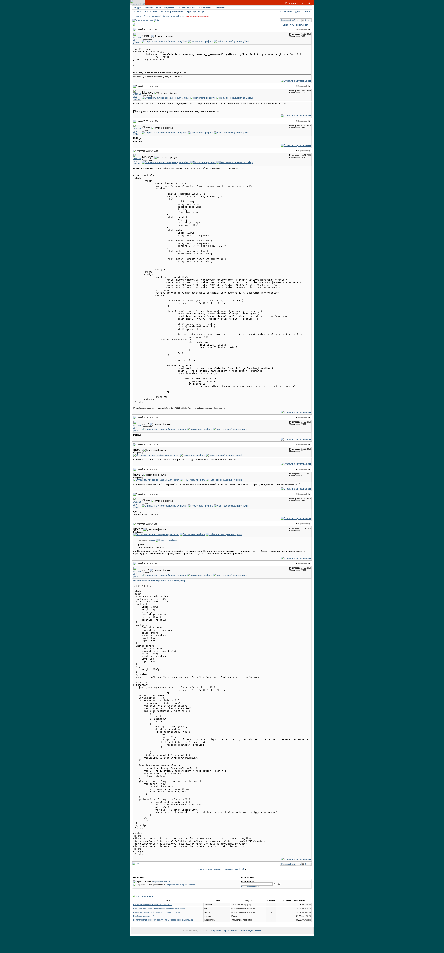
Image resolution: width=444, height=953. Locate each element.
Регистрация (291, 3)
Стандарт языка (187, 7)
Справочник (205, 7)
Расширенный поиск (250, 887)
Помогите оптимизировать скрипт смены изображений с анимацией (163, 920)
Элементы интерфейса (173, 16)
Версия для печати (161, 882)
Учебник (148, 7)
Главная (138, 16)
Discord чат (221, 7)
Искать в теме (302, 25)
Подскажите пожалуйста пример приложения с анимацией (159, 908)
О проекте (216, 931)
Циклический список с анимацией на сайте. (152, 905)
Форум (137, 7)
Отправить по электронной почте (180, 885)
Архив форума (246, 931)
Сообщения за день (290, 11)
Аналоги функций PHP (171, 11)
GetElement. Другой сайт (234, 869)
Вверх (258, 931)
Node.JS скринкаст (166, 7)
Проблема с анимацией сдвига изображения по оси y (156, 912)
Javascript (156, 16)
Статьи (137, 11)
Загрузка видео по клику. (210, 869)
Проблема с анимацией (143, 916)
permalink (304, 29)
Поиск (307, 11)
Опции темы (288, 25)
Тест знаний (151, 11)
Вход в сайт (305, 3)
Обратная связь (230, 931)
